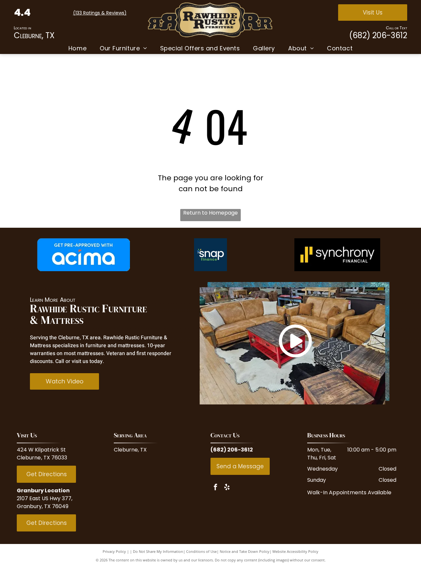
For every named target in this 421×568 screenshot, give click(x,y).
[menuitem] (77, 48)
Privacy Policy (114, 551)
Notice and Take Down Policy (244, 551)
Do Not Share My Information (158, 551)
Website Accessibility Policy (295, 551)
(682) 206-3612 (378, 35)
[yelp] (227, 488)
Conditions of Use (201, 551)
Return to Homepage (210, 213)
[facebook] (215, 488)
